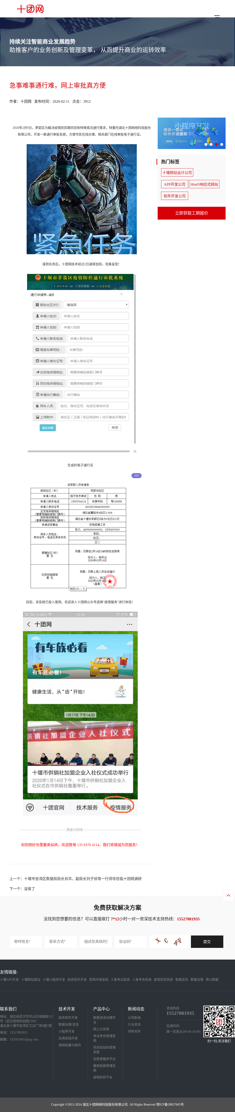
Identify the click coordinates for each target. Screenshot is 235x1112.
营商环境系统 (98, 979)
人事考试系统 (120, 979)
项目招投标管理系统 (104, 1050)
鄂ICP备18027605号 (170, 1104)
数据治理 (196, 979)
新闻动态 (136, 1009)
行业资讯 (134, 1024)
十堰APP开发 (9, 979)
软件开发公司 (175, 196)
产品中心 (101, 1009)
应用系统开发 (68, 1038)
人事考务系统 (141, 979)
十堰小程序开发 (54, 979)
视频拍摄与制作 (70, 1045)
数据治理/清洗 (69, 1024)
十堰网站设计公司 (177, 173)
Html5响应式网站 (204, 184)
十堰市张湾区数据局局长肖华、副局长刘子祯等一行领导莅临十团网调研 (83, 879)
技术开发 (67, 1009)
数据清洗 (181, 979)
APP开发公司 (174, 184)
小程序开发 (67, 1031)
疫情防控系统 (163, 979)
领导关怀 (134, 1031)
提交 (207, 942)
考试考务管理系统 (104, 1038)
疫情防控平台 (102, 1077)
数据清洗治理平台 (104, 1020)
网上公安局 (101, 1029)
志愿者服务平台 (104, 1059)
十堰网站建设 (30, 979)
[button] (205, 144)
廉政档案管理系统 (104, 1068)
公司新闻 (134, 1017)
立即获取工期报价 (191, 213)
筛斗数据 (212, 979)
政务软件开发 (77, 979)
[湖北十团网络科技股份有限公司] (30, 8)
